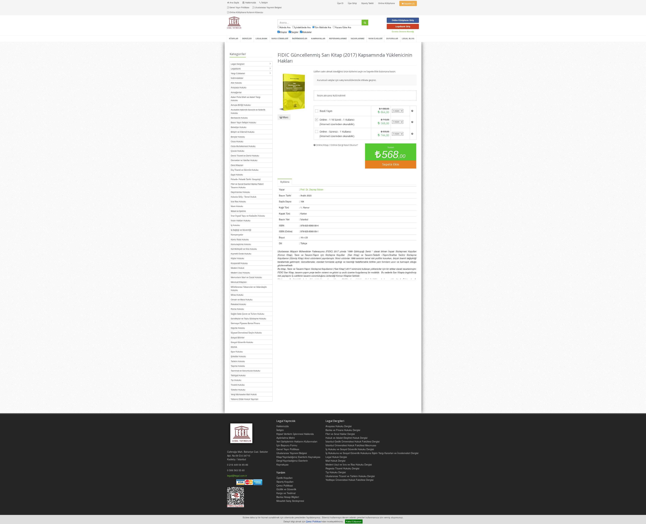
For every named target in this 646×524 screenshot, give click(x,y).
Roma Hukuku (237, 308)
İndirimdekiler (237, 78)
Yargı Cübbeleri (238, 73)
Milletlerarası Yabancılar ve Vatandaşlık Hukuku (249, 288)
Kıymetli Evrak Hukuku (241, 253)
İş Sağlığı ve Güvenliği (241, 229)
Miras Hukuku (237, 294)
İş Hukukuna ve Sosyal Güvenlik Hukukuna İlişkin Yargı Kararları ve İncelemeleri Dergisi (372, 453)
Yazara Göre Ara (343, 27)
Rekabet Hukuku (238, 304)
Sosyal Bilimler (237, 337)
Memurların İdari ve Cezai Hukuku (246, 277)
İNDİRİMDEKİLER (299, 38)
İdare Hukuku (237, 206)
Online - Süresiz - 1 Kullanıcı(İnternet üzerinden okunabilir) (337, 134)
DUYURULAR (392, 38)
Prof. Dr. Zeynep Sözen (311, 189)
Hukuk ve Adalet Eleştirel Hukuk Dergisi (346, 437)
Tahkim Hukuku (238, 361)
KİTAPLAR (233, 38)
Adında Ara (285, 27)
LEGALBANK (261, 38)
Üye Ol (340, 3)
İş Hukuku (235, 225)
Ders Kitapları (237, 165)
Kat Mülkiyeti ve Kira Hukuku (244, 248)
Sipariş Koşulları (284, 481)
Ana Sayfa (234, 2)
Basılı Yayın (326, 111)
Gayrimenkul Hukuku (240, 192)
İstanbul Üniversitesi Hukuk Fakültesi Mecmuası (351, 445)
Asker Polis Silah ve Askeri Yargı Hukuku (245, 99)
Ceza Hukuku (237, 141)
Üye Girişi (352, 3)
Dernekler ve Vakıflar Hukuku (244, 160)
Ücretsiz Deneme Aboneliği (403, 31)
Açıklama (284, 181)
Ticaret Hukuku (238, 384)
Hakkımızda (250, 2)
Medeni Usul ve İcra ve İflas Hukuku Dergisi (349, 464)
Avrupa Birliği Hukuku (241, 104)
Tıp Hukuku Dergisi (336, 472)
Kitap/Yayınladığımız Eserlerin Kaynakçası (298, 457)
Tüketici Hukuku (238, 389)
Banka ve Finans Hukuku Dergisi (343, 430)
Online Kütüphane (386, 3)
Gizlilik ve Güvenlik (286, 489)
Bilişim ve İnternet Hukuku (243, 131)
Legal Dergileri (237, 63)
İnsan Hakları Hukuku (240, 220)
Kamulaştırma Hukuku (241, 244)
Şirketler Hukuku (238, 356)
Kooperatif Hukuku (239, 263)
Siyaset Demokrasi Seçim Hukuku (246, 332)
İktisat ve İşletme (238, 211)
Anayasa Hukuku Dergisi (339, 426)
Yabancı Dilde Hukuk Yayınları (244, 399)
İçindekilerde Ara (302, 27)
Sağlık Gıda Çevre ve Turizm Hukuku (247, 313)
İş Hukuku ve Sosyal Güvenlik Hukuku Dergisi (350, 449)
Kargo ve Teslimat (286, 493)
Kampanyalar (237, 234)
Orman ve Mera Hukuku (242, 299)
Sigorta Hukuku (238, 327)
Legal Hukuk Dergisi (336, 457)
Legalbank (236, 68)
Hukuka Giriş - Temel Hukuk (243, 196)
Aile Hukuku (236, 82)
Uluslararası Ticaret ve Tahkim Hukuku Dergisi (350, 476)
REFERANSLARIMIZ (338, 38)
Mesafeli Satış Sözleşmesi (290, 500)
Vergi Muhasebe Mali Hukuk (244, 394)
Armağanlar (236, 92)
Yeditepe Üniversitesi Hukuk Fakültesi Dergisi (349, 479)
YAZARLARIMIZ (357, 38)
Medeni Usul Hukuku (240, 272)
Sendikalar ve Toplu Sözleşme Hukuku (248, 318)
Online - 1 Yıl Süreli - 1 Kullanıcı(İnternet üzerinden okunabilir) (337, 122)
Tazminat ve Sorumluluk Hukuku (245, 370)
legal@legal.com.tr (237, 475)
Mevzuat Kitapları (239, 281)
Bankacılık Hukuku (239, 117)
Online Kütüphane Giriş (403, 20)
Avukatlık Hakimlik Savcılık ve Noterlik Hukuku (248, 111)
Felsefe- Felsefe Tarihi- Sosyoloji (246, 179)
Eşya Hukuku (237, 174)
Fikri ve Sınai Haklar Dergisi (340, 434)
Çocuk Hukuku (237, 150)
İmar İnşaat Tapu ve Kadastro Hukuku (248, 215)
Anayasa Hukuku (238, 87)
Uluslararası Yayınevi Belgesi (268, 7)
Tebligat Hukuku (238, 375)
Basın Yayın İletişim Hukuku (243, 122)
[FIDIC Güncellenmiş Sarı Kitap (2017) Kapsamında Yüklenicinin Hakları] (293, 90)
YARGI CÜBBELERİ (279, 38)
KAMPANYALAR (318, 38)
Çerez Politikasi (284, 485)
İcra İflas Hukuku (238, 201)
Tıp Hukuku (236, 380)
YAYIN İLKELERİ (375, 38)
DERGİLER (247, 38)
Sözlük (234, 346)
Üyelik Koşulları (284, 477)
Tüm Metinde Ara (322, 27)
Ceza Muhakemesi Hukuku (243, 146)
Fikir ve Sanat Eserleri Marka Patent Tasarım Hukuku (247, 185)
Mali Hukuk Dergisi (335, 460)
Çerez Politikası (313, 521)
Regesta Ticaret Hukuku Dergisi (342, 468)
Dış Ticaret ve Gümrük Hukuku (245, 169)
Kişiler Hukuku (237, 258)
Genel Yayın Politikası (239, 7)
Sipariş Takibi (367, 3)
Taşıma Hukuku (238, 365)
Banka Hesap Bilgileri (287, 497)
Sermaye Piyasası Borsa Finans (245, 323)
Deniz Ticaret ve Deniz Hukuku (245, 155)
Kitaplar (283, 32)
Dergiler (294, 32)
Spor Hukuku (237, 351)
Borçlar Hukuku (238, 136)
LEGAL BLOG (408, 38)
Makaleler (307, 32)
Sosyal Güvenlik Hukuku (242, 342)
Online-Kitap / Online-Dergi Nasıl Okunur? (336, 144)
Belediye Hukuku (238, 127)
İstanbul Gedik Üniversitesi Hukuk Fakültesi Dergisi (353, 441)
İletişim (264, 2)
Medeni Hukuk (237, 267)
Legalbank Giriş (402, 26)
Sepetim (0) (409, 3)
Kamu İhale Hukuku (240, 239)
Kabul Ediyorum (354, 521)
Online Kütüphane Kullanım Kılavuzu (246, 12)
